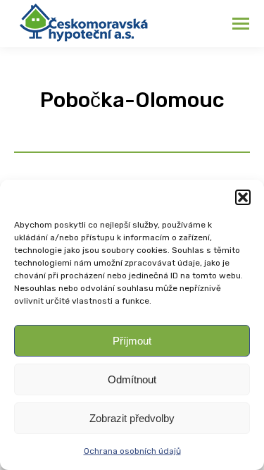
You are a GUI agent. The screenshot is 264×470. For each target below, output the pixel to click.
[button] (243, 197)
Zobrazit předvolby (132, 418)
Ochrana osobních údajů (132, 451)
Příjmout (132, 341)
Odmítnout (132, 379)
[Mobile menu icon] (241, 23)
